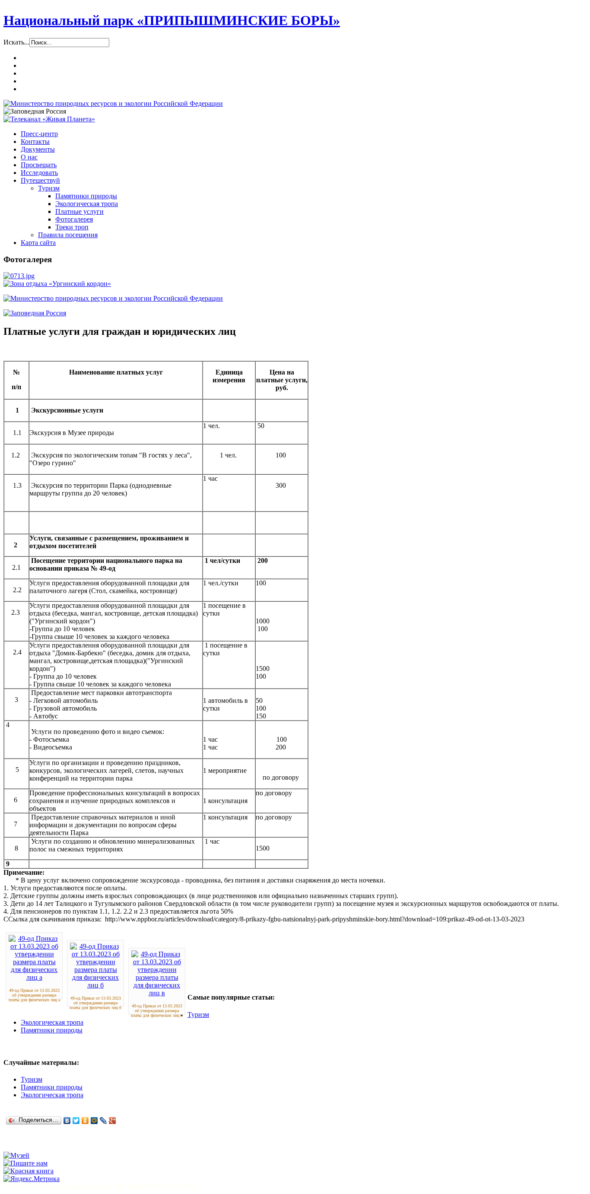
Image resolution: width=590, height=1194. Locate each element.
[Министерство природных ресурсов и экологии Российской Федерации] (113, 103)
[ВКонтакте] (67, 1120)
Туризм (198, 1014)
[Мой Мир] (94, 1120)
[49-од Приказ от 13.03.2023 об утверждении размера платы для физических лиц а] (34, 977)
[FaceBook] (44, 1143)
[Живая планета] (49, 119)
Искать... (16, 42)
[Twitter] (76, 1120)
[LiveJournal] (103, 1120)
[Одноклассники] (85, 1120)
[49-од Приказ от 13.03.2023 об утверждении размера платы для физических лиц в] (156, 993)
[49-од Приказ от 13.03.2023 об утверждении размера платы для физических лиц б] (95, 985)
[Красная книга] (28, 1171)
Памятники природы (51, 1030)
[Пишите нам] (25, 1163)
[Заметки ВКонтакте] (11, 1143)
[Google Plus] (112, 1120)
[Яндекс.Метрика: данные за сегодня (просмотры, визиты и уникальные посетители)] (31, 1179)
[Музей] (16, 1155)
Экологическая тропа (52, 1022)
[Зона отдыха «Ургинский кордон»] (57, 283)
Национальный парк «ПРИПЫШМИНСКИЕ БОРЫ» (171, 20)
